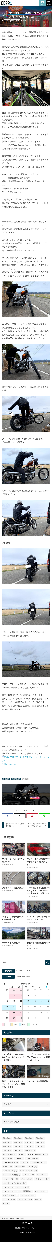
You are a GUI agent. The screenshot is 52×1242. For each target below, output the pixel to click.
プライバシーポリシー (29, 1228)
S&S (22, 1154)
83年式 (7, 1150)
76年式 (18, 1142)
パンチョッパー (42, 1179)
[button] (7, 815)
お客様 (19, 1158)
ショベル (32, 1167)
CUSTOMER (15, 20)
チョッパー (42, 1175)
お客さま (7, 1158)
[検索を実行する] (47, 962)
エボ (24, 1162)
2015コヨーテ (9, 1154)
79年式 (7, 1146)
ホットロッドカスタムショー (14, 1183)
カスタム (7, 1167)
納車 (24, 20)
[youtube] (29, 1223)
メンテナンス (41, 1191)
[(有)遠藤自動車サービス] (6, 3)
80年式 (18, 1146)
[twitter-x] (23, 1223)
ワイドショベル (25, 1199)
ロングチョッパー (10, 1195)
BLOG (7, 20)
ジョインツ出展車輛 (11, 1175)
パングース (26, 1179)
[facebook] (20, 1223)
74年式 (40, 1138)
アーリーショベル (10, 1162)
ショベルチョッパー (28, 1171)
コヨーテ (20, 1167)
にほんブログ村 (9, 764)
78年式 (40, 1142)
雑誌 (6, 1203)
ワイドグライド (28, 1195)
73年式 (29, 1138)
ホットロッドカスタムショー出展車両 (17, 1191)
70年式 (7, 1138)
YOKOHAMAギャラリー (38, 1154)
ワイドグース (9, 1199)
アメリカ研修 (32, 1158)
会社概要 (18, 1228)
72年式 (18, 1138)
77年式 (29, 1142)
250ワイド (30, 1150)
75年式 (7, 1142)
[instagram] (26, 1223)
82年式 (40, 1146)
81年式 (29, 1146)
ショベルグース (10, 1171)
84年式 (18, 1150)
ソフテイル (28, 1175)
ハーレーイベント (10, 1179)
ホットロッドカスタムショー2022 (16, 1187)
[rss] (32, 1223)
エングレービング (38, 1162)
